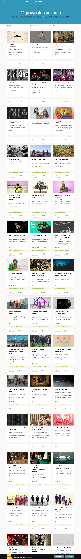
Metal (50, 16)
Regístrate (65, 1)
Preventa (23, 1)
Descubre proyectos (6, 1)
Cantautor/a (15, 16)
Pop (54, 16)
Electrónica (28, 16)
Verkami (40, 2)
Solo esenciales (59, 556)
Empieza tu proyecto (16, 1)
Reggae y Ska (60, 16)
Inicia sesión (58, 1)
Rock (67, 16)
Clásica (22, 16)
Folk (34, 16)
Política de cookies (28, 557)
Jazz (46, 16)
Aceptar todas (69, 556)
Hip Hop (38, 16)
